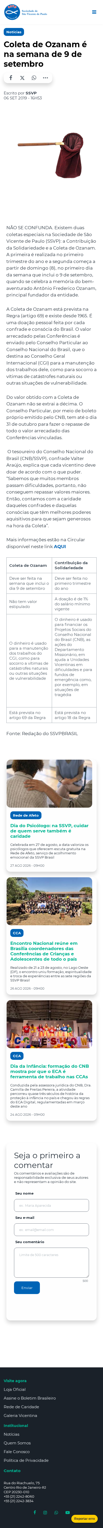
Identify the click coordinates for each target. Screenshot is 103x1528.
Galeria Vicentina (20, 1415)
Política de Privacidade (26, 1460)
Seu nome (24, 1193)
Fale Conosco (17, 1451)
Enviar (26, 1288)
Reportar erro (84, 1519)
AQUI (60, 546)
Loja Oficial (15, 1389)
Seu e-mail (24, 1217)
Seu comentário (29, 1242)
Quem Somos (17, 1442)
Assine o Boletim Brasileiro (30, 1398)
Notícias (13, 32)
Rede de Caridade (21, 1406)
